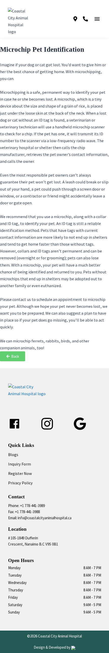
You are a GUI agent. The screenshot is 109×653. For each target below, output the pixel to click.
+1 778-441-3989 (32, 505)
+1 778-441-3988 (27, 511)
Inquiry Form (19, 464)
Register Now (20, 473)
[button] (97, 19)
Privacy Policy (20, 482)
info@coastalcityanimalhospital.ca (44, 517)
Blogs (13, 454)
